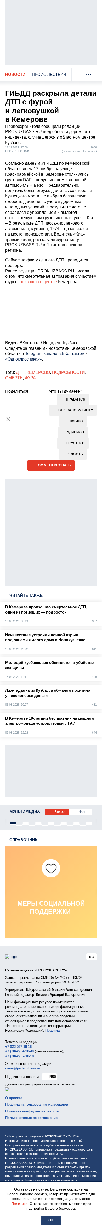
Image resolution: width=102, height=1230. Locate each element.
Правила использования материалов (36, 1104)
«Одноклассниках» (23, 359)
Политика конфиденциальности (32, 1111)
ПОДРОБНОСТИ (68, 372)
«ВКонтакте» (71, 353)
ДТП (20, 372)
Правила (52, 1030)
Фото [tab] (83, 812)
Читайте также (26, 595)
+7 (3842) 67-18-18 (19, 1056)
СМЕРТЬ (14, 378)
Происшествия (49, 74)
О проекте (13, 1098)
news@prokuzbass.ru (22, 1068)
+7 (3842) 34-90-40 (19, 1051)
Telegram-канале (41, 353)
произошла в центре (37, 281)
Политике (19, 1204)
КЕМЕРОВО (38, 372)
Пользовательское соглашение (31, 1118)
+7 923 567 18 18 (18, 1047)
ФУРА (30, 378)
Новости (15, 74)
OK (51, 1220)
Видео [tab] (60, 812)
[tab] (13, 823)
